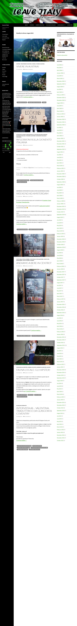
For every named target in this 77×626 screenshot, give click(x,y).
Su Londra (4, 71)
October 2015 (60, 342)
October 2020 (60, 179)
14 (5, 146)
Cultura (3, 72)
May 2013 (59, 421)
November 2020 (61, 176)
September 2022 (61, 124)
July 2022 (59, 127)
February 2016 (60, 331)
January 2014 (60, 399)
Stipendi (3, 39)
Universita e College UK (6, 49)
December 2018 (60, 239)
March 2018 (60, 263)
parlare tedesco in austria (34, 102)
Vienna (34, 63)
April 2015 (59, 359)
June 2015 (59, 353)
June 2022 (59, 130)
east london (38, 394)
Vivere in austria (40, 63)
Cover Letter (4, 36)
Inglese (3, 69)
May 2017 (59, 290)
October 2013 (60, 408)
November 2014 (61, 372)
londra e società (32, 367)
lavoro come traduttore (23, 447)
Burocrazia (4, 59)
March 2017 (60, 296)
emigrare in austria (22, 102)
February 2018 (60, 266)
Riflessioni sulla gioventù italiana (34, 141)
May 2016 (59, 323)
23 (8, 148)
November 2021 (61, 143)
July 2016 (59, 318)
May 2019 (59, 225)
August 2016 (60, 315)
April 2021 (59, 162)
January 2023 (60, 116)
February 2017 (60, 299)
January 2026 (60, 73)
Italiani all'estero (37, 445)
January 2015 (60, 367)
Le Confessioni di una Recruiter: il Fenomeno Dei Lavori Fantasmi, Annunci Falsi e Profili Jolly (6, 96)
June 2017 (59, 288)
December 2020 (60, 173)
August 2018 (60, 250)
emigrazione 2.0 (30, 134)
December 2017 (60, 271)
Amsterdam (19, 190)
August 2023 (60, 103)
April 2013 (59, 424)
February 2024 (60, 94)
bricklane (30, 394)
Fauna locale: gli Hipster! (33, 369)
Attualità (4, 67)
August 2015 (60, 348)
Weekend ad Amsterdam (32, 193)
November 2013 (61, 405)
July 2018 (59, 252)
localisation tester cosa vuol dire (39, 447)
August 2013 (60, 413)
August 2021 (60, 152)
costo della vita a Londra (22, 259)
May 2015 (59, 356)
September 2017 (61, 280)
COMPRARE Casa (5, 52)
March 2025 (60, 78)
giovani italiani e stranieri (37, 180)
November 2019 (61, 209)
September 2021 (61, 149)
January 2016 (60, 334)
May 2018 (59, 258)
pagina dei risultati (44, 206)
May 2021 (59, 160)
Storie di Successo (5, 47)
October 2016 (60, 310)
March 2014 (60, 394)
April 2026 (59, 70)
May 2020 (59, 192)
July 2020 (59, 187)
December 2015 (60, 337)
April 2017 (59, 293)
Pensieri (3, 74)
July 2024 (59, 89)
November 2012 (61, 437)
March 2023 (60, 111)
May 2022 (59, 133)
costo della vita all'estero (36, 259)
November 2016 (61, 307)
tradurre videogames (23, 449)
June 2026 (59, 64)
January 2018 (60, 269)
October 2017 (60, 277)
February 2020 (60, 201)
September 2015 (61, 345)
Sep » (10, 152)
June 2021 (59, 157)
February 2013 (60, 429)
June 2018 (59, 255)
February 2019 (60, 233)
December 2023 (60, 97)
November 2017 (61, 274)
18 (10, 146)
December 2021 (60, 141)
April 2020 (59, 195)
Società (48, 367)
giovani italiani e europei (40, 134)
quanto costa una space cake (36, 229)
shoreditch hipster (41, 367)
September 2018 (61, 247)
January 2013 (60, 432)
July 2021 (59, 154)
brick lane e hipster (22, 394)
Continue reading (28, 97)
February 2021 (60, 168)
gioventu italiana (20, 135)
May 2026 (59, 67)
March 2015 (60, 361)
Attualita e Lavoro (21, 134)
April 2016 (59, 326)
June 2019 (59, 222)
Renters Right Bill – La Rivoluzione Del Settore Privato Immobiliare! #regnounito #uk (6, 113)
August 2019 (60, 217)
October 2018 (60, 244)
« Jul (3, 152)
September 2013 (61, 410)
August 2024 (60, 86)
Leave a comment (29, 69)
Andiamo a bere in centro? (33, 263)
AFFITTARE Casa (5, 51)
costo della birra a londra (24, 335)
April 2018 (59, 261)
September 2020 (61, 182)
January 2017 (60, 301)
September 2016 (61, 312)
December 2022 (60, 119)
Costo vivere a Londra (28, 260)
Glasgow (18, 405)
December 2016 (60, 304)
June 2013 (59, 418)
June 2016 (59, 320)
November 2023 (61, 100)
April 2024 (59, 92)
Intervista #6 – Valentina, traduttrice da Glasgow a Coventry (34, 411)
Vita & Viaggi (4, 76)
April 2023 (59, 108)
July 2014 (59, 383)
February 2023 (60, 113)
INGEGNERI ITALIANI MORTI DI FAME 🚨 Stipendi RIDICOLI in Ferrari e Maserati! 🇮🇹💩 (6, 124)
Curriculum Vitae (5, 37)
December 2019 (60, 206)
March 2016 (60, 329)
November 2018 (61, 241)
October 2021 (60, 146)
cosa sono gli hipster (21, 367)
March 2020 (60, 198)
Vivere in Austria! (27, 66)
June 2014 (59, 386)
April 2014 (59, 391)
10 (9, 144)
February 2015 (60, 364)
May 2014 (59, 388)
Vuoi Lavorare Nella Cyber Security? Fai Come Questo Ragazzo (6, 108)
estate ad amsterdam (39, 190)
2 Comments (28, 416)
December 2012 (60, 435)
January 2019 (60, 236)
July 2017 (59, 285)
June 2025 (59, 75)
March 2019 (60, 231)
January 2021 (60, 171)
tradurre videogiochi (35, 449)
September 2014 (61, 378)
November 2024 (61, 81)
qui (24, 391)
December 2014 (60, 369)
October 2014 (60, 375)
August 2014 (60, 380)
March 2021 (60, 165)
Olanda (47, 190)
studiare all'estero (31, 135)
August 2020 (60, 184)
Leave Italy (5, 25)
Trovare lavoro (5, 34)
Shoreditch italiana (22, 396)
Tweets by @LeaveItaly (62, 55)
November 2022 (61, 122)
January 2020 (60, 203)
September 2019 (61, 214)
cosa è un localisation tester (24, 445)
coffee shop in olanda (28, 190)
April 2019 (59, 228)
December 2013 (60, 402)
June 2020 (59, 190)
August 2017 (60, 282)
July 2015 (59, 350)
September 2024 (61, 84)
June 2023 (59, 105)
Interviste (24, 405)
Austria (18, 63)
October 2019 (60, 211)
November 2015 (61, 339)
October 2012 (60, 440)
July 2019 (59, 220)
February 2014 (60, 397)
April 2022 (59, 135)
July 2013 (59, 416)
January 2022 (60, 138)
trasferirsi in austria (26, 63)
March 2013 (60, 427)
